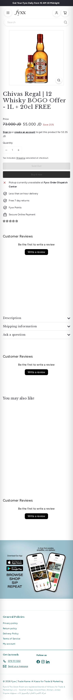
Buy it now (36, 174)
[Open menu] (8, 13)
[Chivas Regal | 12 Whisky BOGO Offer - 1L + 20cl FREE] (24, 433)
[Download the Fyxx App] (36, 569)
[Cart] (65, 13)
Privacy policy (10, 623)
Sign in (7, 132)
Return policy (10, 628)
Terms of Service (11, 638)
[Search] (65, 22)
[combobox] (36, 22)
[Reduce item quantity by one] (6, 150)
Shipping (20, 158)
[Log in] (56, 13)
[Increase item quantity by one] (18, 150)
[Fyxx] (20, 13)
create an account (24, 132)
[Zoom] (59, 80)
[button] (10, 221)
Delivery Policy (11, 633)
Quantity (8, 142)
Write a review (36, 252)
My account (9, 643)
